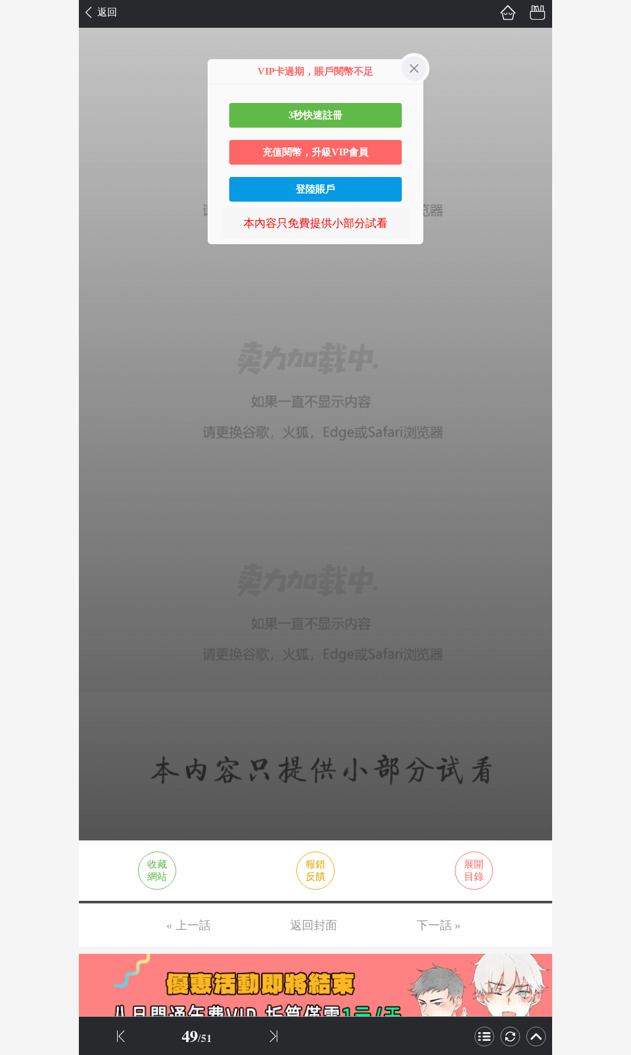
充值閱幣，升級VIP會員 (315, 152)
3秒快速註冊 (315, 115)
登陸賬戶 (315, 189)
